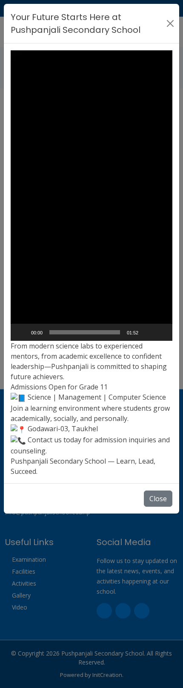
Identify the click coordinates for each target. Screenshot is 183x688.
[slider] (84, 332)
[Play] (21, 332)
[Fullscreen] (161, 332)
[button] (91, 196)
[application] (91, 195)
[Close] (170, 23)
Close (158, 498)
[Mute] (147, 332)
